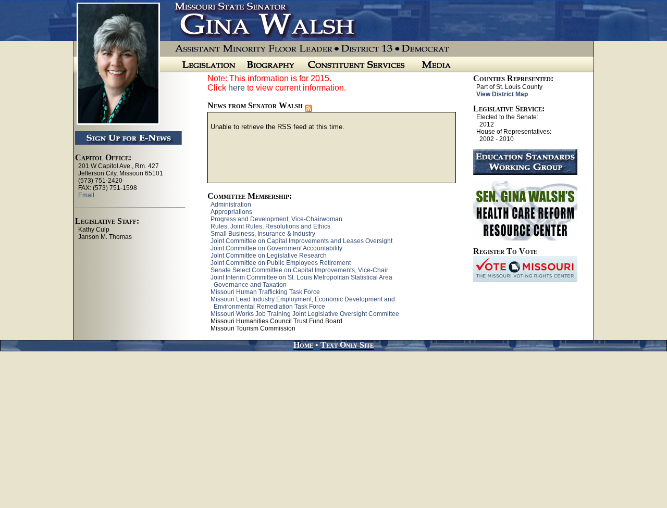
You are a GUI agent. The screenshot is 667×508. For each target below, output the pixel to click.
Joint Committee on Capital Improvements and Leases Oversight (301, 241)
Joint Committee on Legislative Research (269, 255)
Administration (231, 204)
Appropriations (231, 211)
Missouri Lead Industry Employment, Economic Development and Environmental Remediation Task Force (301, 303)
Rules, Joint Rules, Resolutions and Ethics (270, 226)
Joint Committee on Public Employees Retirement (281, 262)
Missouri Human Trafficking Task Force (265, 292)
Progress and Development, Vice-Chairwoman (276, 219)
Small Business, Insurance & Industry (263, 233)
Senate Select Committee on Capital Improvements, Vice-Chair (299, 270)
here (236, 87)
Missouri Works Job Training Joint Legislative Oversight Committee (305, 314)
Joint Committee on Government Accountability (276, 248)
